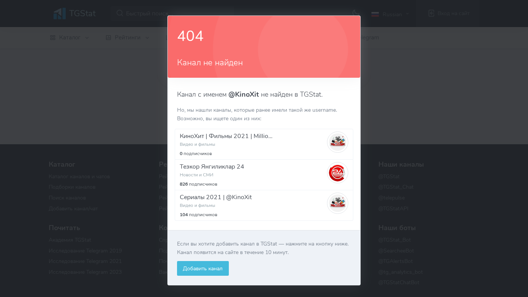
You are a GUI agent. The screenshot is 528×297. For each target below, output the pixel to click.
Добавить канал (203, 268)
